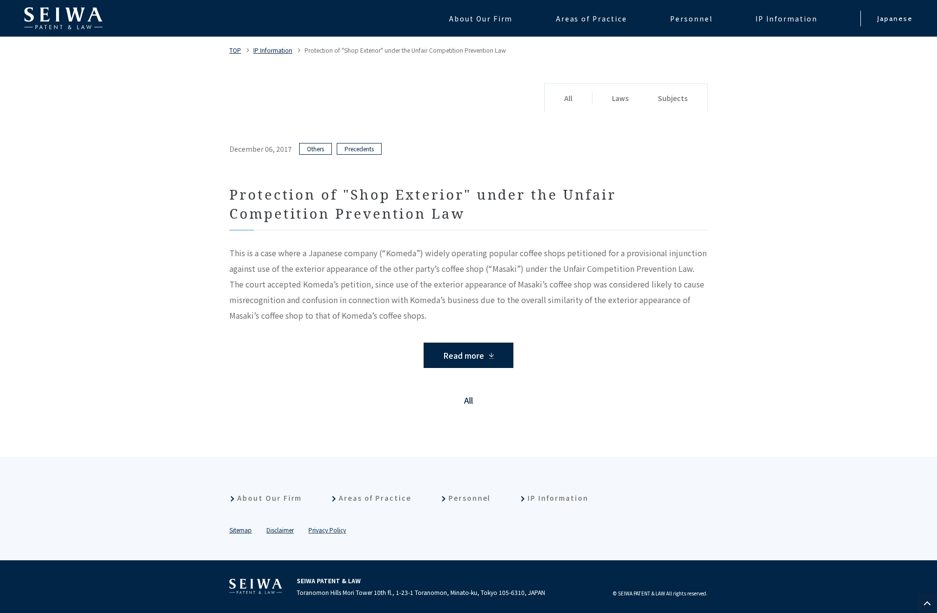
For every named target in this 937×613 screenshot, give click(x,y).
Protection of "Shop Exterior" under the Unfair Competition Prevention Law (405, 50)
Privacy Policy (327, 530)
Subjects (673, 98)
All (568, 98)
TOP (235, 50)
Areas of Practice (375, 498)
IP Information (272, 50)
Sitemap (240, 530)
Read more (463, 355)
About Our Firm (269, 498)
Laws (620, 98)
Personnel (469, 498)
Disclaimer (280, 530)
